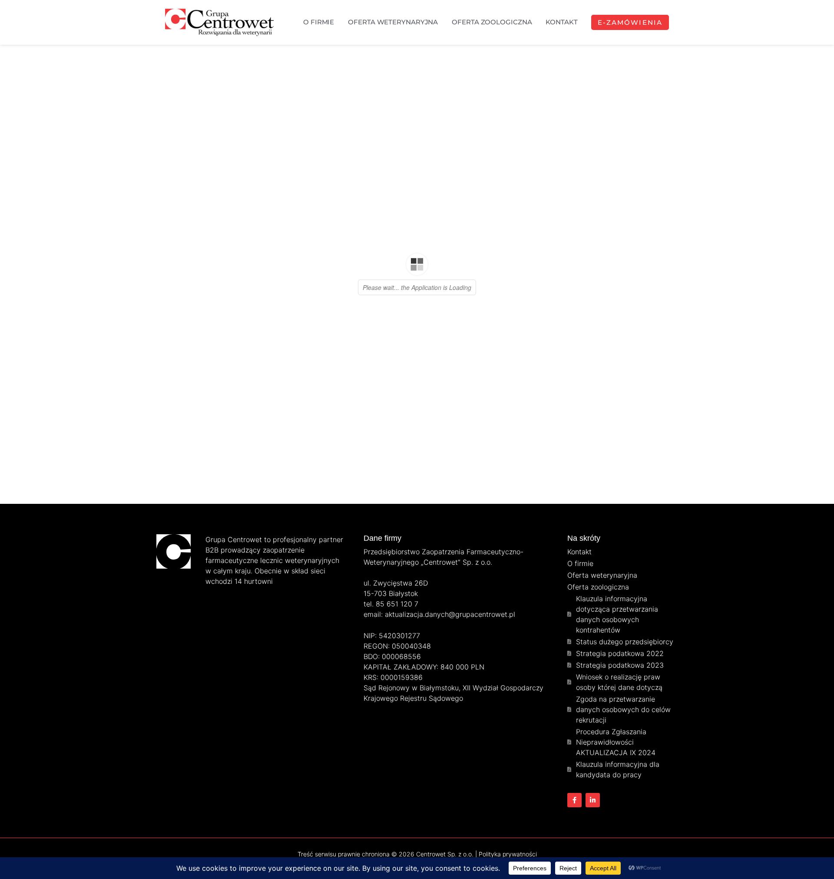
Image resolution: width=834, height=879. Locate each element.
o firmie (318, 22)
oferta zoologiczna (492, 22)
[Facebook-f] (574, 800)
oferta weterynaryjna (393, 22)
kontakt (561, 22)
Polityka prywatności (508, 854)
